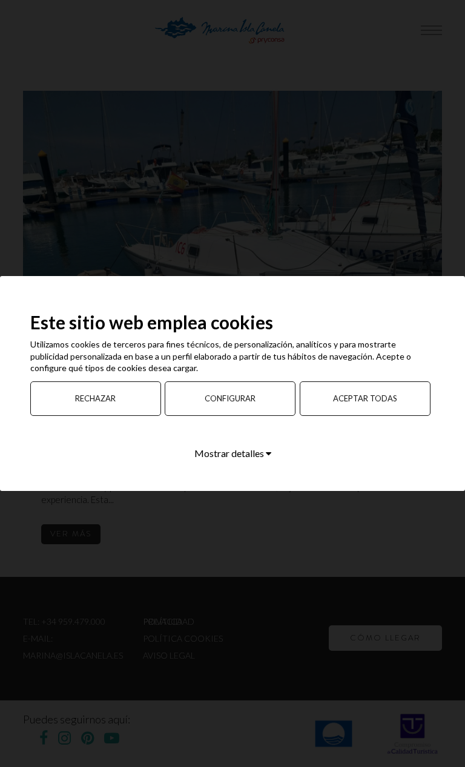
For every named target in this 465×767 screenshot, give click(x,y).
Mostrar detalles (230, 453)
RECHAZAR (95, 398)
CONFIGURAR (230, 398)
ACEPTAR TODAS (365, 398)
